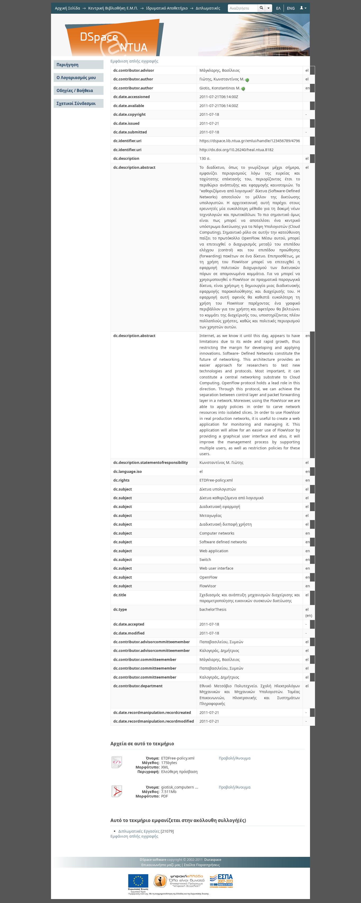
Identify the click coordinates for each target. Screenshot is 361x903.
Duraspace (212, 859)
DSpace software (153, 859)
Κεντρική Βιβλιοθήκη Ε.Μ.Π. (113, 8)
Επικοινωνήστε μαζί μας (161, 864)
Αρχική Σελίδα (67, 8)
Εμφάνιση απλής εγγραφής (134, 61)
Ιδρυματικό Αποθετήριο (167, 8)
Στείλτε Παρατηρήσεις (202, 864)
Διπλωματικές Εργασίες (139, 831)
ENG (291, 8)
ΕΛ (278, 8)
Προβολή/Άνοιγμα (235, 758)
